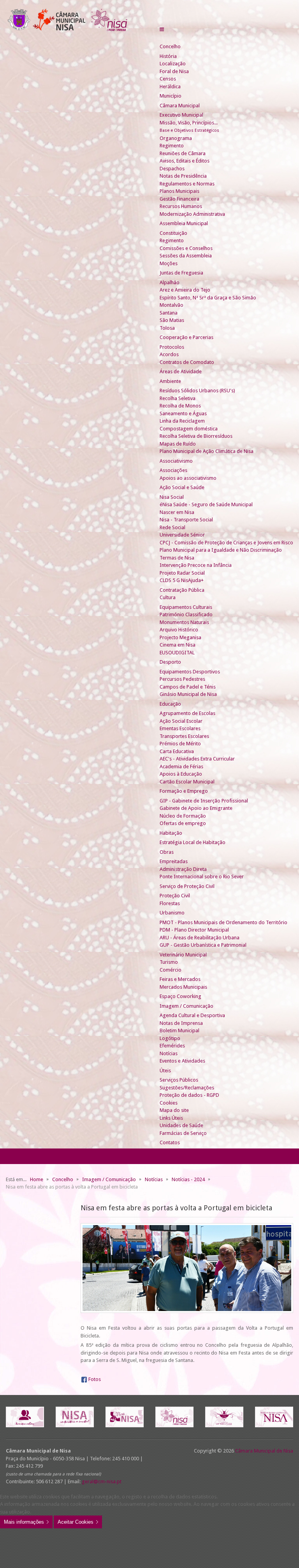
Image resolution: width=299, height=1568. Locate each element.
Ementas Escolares (180, 728)
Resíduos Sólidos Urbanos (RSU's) (197, 390)
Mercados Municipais (183, 987)
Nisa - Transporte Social (186, 520)
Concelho (170, 46)
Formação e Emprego (184, 791)
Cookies (169, 1103)
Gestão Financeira (179, 199)
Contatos (170, 1142)
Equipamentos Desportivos (190, 672)
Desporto (170, 662)
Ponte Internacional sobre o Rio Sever (202, 876)
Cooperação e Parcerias (186, 337)
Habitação (171, 833)
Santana (169, 313)
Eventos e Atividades (182, 1061)
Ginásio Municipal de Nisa (188, 694)
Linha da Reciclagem (182, 421)
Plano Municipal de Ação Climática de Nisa (206, 451)
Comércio (170, 970)
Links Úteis (171, 1118)
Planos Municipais (179, 191)
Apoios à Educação (181, 774)
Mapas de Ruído (178, 444)
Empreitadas (174, 861)
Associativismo (176, 461)
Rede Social (172, 527)
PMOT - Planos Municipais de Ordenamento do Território (223, 922)
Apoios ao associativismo (188, 478)
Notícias (169, 1053)
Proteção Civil (175, 895)
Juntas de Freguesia (181, 273)
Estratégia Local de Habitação (192, 842)
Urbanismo (172, 913)
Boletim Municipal (179, 1030)
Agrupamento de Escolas (187, 713)
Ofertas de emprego (183, 823)
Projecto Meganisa (180, 637)
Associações (173, 470)
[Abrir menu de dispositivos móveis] (162, 29)
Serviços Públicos (179, 1080)
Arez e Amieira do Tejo (185, 290)
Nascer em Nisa (177, 512)
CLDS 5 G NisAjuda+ (182, 580)
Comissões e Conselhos (186, 248)
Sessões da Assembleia (186, 256)
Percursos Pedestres (182, 679)
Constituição (173, 233)
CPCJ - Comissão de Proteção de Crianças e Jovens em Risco (226, 542)
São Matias (172, 320)
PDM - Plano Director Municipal (194, 930)
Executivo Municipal (181, 115)
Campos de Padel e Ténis (188, 687)
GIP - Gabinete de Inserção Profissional (204, 801)
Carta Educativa (177, 751)
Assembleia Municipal (184, 223)
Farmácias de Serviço (183, 1133)
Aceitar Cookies (75, 1522)
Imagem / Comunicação (186, 1006)
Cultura (168, 597)
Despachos (172, 168)
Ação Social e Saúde (182, 487)
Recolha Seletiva (177, 398)
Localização (173, 63)
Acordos (169, 354)
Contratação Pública (182, 590)
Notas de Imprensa (181, 1023)
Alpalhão (169, 282)
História (168, 56)
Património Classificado (186, 614)
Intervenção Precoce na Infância (196, 565)
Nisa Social (172, 497)
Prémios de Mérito (180, 743)
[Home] (163, 39)
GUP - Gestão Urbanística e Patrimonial (203, 945)
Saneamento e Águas (183, 413)
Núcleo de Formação (183, 816)
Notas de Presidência (183, 176)
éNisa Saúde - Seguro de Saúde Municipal (206, 504)
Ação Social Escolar (181, 721)
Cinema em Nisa (177, 645)
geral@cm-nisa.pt (101, 1481)
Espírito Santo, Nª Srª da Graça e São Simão (208, 298)
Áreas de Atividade (181, 371)
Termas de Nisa (177, 558)
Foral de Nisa (174, 71)
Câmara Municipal (180, 105)
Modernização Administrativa (192, 214)
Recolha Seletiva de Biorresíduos (196, 436)
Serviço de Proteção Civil (187, 886)
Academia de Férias (181, 766)
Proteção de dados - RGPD (189, 1095)
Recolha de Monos (180, 406)
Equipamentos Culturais (186, 607)
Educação (170, 704)
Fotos (94, 1379)
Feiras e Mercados (180, 979)
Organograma (176, 138)
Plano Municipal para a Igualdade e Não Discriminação (221, 550)
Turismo (169, 962)
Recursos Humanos (181, 206)
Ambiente (170, 381)
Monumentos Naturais (184, 622)
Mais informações (24, 1522)
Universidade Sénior (182, 535)
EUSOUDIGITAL (177, 653)
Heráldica (170, 86)
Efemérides (172, 1046)
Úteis (165, 1070)
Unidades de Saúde (181, 1125)
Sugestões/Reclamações (187, 1088)
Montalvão (171, 305)
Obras (167, 852)
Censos (168, 79)
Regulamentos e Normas (187, 184)
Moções (169, 263)
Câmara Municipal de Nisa (264, 1451)
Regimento (172, 146)
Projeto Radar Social (182, 573)
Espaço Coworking (180, 996)
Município (170, 96)
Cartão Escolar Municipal (187, 782)
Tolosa (167, 328)
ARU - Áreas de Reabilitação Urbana (199, 937)
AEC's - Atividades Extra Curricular (197, 759)
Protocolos (172, 347)
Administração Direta (183, 869)
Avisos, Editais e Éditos (184, 161)
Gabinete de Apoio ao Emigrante (196, 808)
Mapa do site (174, 1110)
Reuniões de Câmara (183, 153)
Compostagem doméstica (189, 429)
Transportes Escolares (184, 736)
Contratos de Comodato (187, 362)
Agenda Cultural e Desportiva (192, 1015)
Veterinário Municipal (183, 955)
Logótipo (170, 1038)
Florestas (170, 903)
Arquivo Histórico (179, 630)
